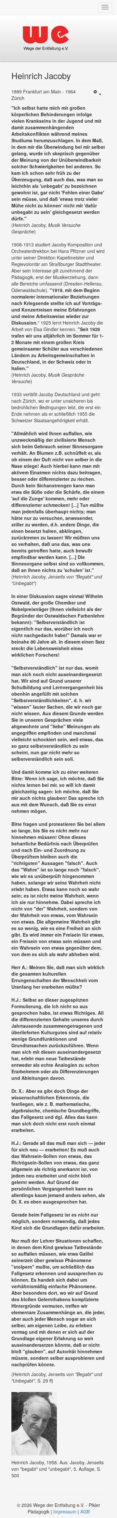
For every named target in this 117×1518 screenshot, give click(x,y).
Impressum (64, 1511)
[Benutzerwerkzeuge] (97, 94)
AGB (85, 1511)
